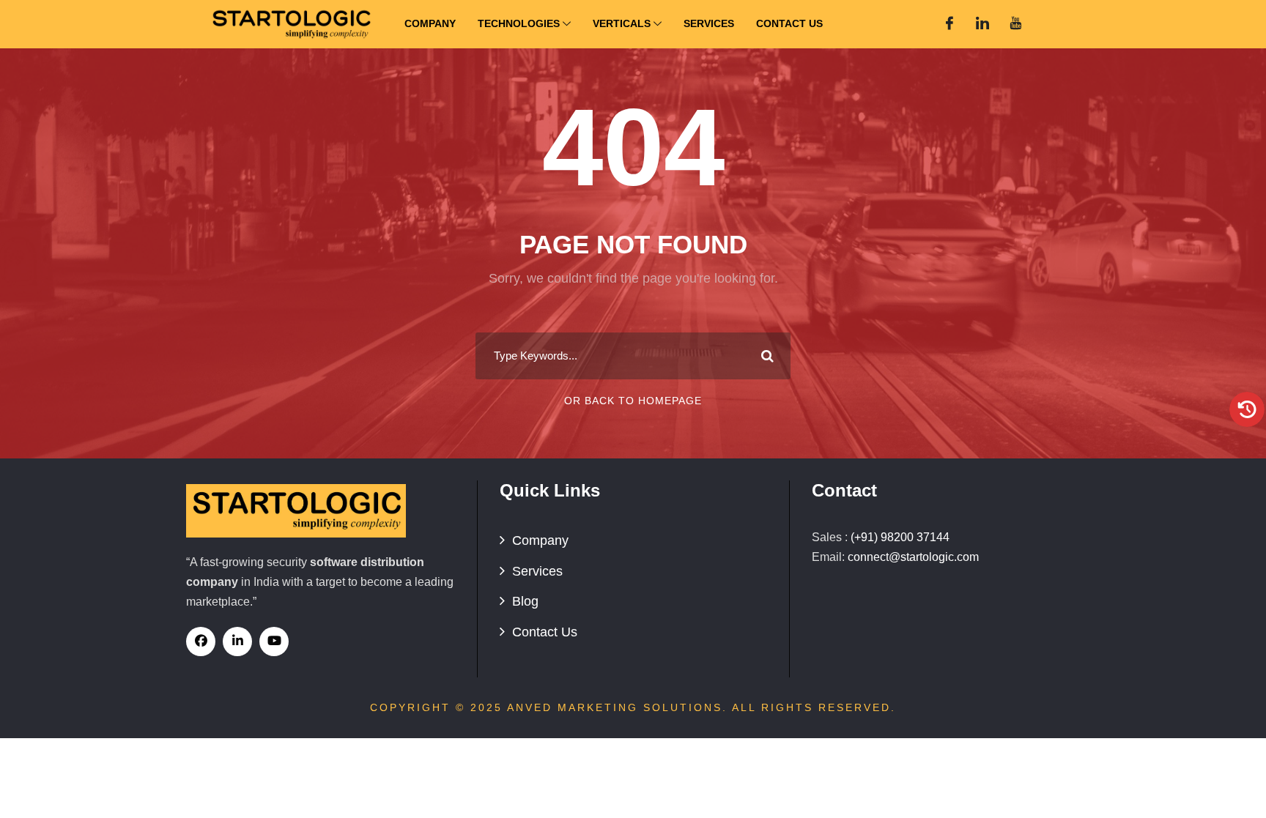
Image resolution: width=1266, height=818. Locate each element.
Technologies (519, 23)
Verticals (622, 23)
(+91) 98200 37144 (900, 537)
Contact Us (789, 23)
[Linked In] (982, 24)
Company (430, 23)
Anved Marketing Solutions (614, 707)
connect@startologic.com (913, 557)
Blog (525, 601)
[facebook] (200, 641)
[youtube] (274, 641)
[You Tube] (1015, 24)
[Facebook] (949, 24)
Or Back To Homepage (633, 400)
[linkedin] (237, 641)
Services (709, 23)
